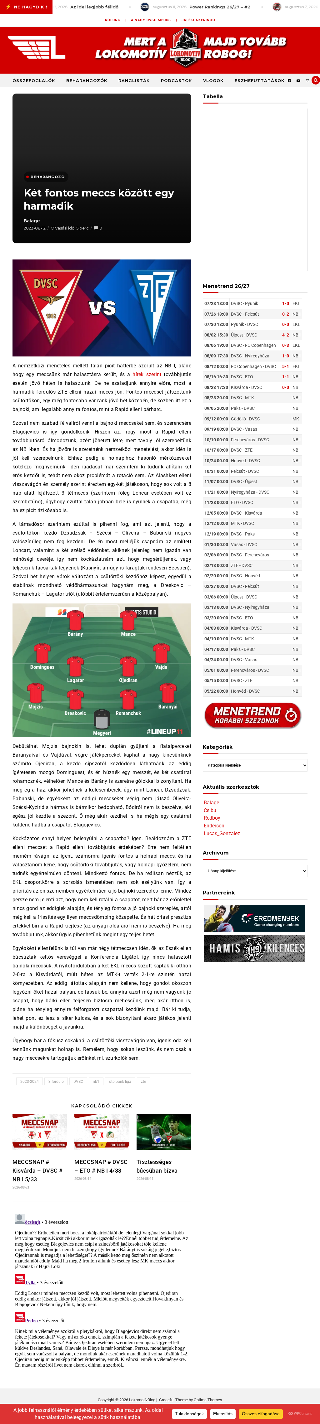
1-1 (285, 376)
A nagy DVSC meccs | (154, 20)
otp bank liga (120, 1081)
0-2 (285, 314)
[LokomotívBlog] (160, 47)
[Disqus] (101, 1289)
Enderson (214, 826)
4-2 (285, 334)
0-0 (285, 324)
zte (143, 1081)
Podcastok (176, 80)
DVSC (78, 1081)
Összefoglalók (33, 80)
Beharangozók (86, 80)
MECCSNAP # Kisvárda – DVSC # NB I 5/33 (37, 1171)
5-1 (285, 366)
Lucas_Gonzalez (222, 833)
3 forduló (56, 1081)
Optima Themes (208, 1399)
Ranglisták (134, 80)
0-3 (285, 345)
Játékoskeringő (198, 20)
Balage (32, 221)
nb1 (96, 1081)
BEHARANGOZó (48, 177)
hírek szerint (147, 374)
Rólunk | (116, 20)
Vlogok (213, 80)
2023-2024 (29, 1081)
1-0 (285, 303)
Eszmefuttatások (259, 80)
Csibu (210, 810)
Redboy (212, 818)
